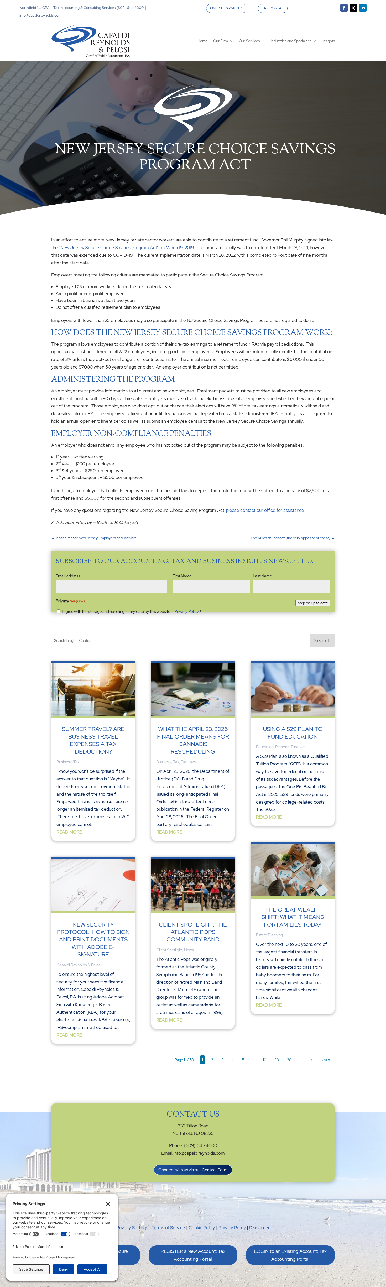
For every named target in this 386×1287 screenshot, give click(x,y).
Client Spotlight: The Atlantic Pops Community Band (193, 932)
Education (265, 747)
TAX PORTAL (273, 8)
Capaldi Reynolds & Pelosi (78, 965)
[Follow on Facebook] (344, 8)
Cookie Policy (202, 1227)
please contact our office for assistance (265, 510)
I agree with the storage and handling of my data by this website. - (131, 611)
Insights (328, 40)
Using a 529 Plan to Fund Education (293, 732)
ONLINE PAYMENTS (226, 8)
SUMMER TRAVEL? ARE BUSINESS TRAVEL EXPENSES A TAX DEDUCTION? (93, 740)
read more (69, 832)
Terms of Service (168, 1227)
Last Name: (263, 576)
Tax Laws (189, 762)
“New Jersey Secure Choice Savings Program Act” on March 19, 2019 (126, 247)
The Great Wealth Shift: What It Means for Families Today (293, 917)
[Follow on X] (353, 8)
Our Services (249, 40)
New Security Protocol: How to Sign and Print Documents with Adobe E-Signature (93, 939)
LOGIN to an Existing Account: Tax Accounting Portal (290, 1255)
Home (202, 40)
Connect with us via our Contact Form (193, 1170)
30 (289, 1059)
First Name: (182, 576)
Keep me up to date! (313, 602)
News (189, 950)
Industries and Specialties (291, 40)
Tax (76, 762)
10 (264, 1059)
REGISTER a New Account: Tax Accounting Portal (193, 1255)
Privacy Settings (132, 1227)
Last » (325, 1059)
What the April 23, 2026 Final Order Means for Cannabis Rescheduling (193, 740)
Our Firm (220, 40)
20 (276, 1059)
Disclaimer (259, 1227)
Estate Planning (269, 935)
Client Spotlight (169, 950)
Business (64, 762)
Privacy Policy (186, 611)
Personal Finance (290, 747)
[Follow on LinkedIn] (363, 8)
